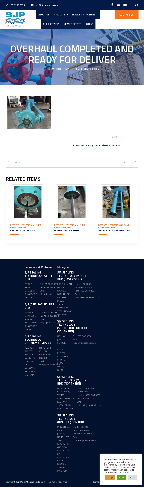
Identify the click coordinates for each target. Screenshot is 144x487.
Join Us (89, 24)
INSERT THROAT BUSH (66, 230)
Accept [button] (121, 477)
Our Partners (51, 24)
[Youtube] (125, 4)
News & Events (72, 24)
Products (59, 14)
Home (45, 69)
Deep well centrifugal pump (88, 145)
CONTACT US (126, 15)
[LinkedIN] (118, 4)
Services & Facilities (84, 14)
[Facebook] (112, 4)
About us (43, 14)
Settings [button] (109, 477)
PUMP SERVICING (112, 145)
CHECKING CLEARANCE (22, 230)
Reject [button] (132, 477)
